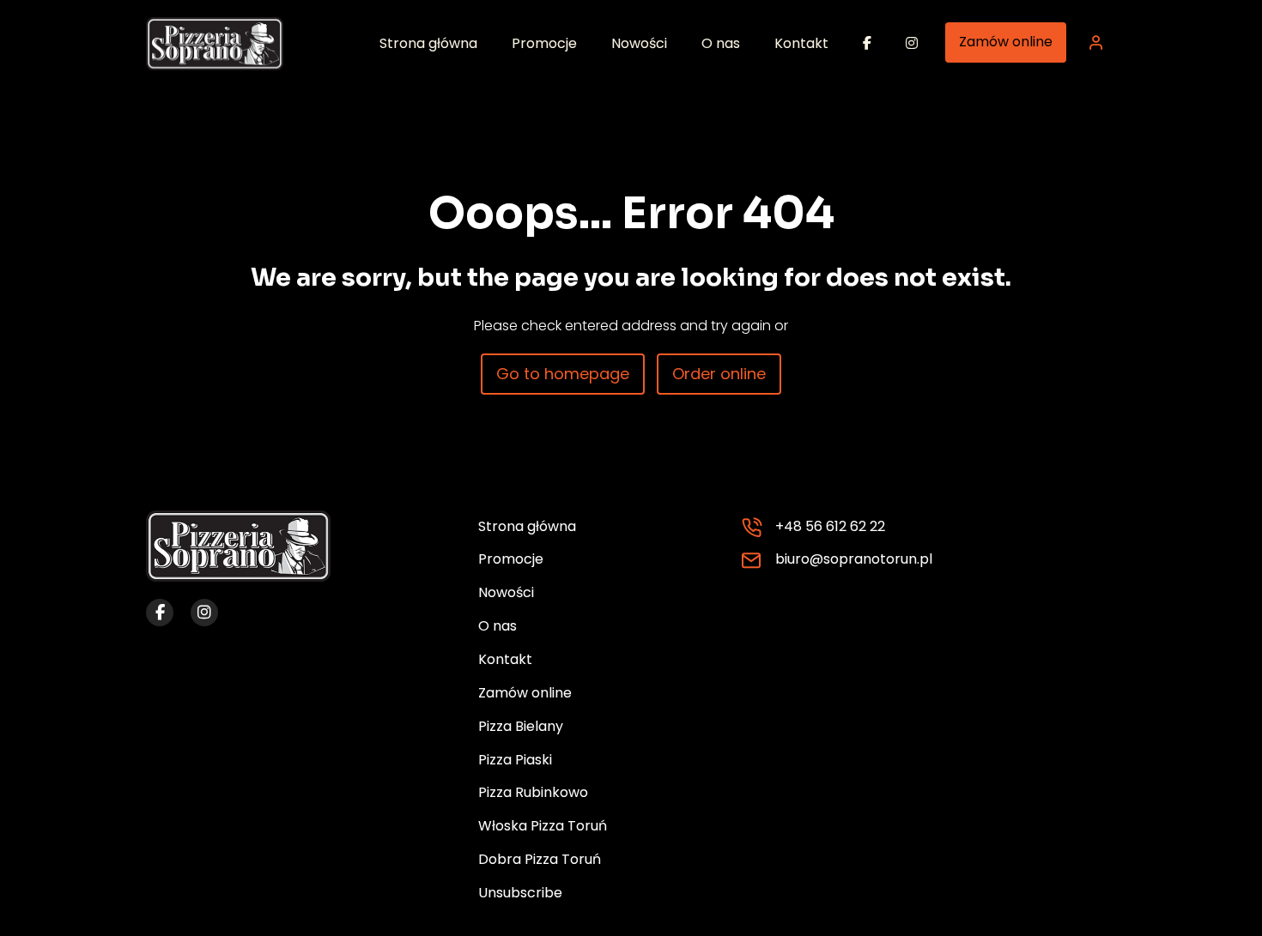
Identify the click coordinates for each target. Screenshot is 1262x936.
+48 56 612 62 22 (830, 526)
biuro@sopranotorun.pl (853, 559)
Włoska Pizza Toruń (542, 826)
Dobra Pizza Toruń (539, 859)
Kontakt (505, 659)
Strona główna (527, 526)
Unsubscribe (520, 893)
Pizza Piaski (515, 760)
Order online (719, 373)
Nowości (506, 592)
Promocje (510, 559)
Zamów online (1006, 41)
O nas (497, 626)
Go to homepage (562, 373)
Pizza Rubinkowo (533, 792)
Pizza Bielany (520, 726)
